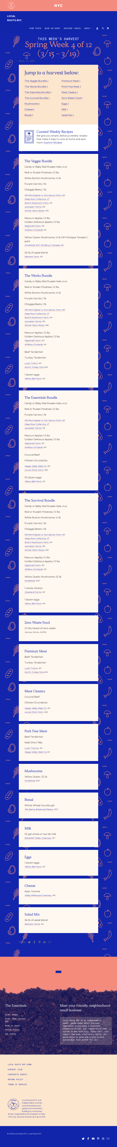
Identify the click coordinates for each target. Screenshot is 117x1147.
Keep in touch (12, 1025)
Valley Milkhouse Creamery (38, 895)
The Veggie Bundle (36, 81)
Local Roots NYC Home (20, 1064)
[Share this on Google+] (44, 942)
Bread (28, 115)
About (88, 28)
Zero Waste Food (71, 98)
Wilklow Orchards (34, 230)
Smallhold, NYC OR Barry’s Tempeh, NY (44, 245)
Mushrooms (32, 103)
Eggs (64, 103)
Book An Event (52, 28)
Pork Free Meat (70, 86)
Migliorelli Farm (33, 226)
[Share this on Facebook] (34, 942)
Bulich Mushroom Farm (37, 203)
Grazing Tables (72, 28)
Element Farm (32, 256)
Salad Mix (67, 115)
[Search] (103, 29)
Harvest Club (15, 1069)
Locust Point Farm (34, 470)
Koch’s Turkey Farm (34, 367)
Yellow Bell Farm (33, 378)
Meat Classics (69, 92)
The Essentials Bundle (38, 92)
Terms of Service (17, 1084)
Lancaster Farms (33, 207)
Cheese (29, 109)
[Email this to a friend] (49, 942)
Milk (64, 109)
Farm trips (35, 28)
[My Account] (97, 29)
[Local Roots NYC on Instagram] (103, 1138)
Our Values (10, 1033)
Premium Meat (70, 81)
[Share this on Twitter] (29, 942)
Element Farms (32, 924)
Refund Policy (12, 1029)
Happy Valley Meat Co (35, 466)
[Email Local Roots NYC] (108, 1138)
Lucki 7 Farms (32, 748)
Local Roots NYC (14, 18)
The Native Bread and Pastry (39, 809)
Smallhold (30, 580)
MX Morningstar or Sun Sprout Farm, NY (45, 195)
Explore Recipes (53, 142)
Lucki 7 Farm (31, 363)
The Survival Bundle (37, 98)
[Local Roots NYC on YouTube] (93, 1138)
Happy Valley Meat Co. (36, 752)
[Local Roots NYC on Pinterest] (98, 1138)
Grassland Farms (33, 592)
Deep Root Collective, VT (37, 199)
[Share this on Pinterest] (39, 942)
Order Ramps (11, 1014)
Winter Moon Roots (34, 210)
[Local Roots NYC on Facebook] (88, 1138)
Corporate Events (17, 1074)
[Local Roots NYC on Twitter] (83, 1138)
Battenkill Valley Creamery (38, 838)
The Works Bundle (36, 86)
